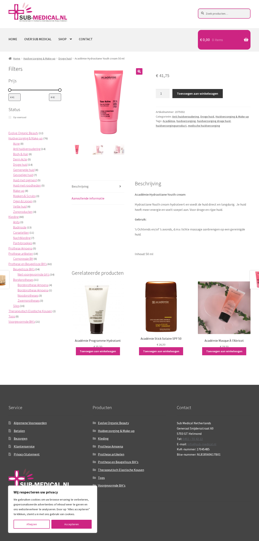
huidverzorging (186, 121)
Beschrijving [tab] (80, 186)
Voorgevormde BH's (111, 485)
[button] (139, 71)
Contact (86, 39)
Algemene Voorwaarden (30, 423)
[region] (52, 509)
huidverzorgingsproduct (171, 125)
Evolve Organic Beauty (113, 423)
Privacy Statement (27, 454)
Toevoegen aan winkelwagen (197, 93)
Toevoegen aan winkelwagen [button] (98, 351)
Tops (101, 478)
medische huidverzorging (204, 125)
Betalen (19, 431)
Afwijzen (32, 524)
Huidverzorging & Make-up (39, 58)
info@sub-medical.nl (201, 444)
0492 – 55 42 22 (193, 439)
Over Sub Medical (37, 39)
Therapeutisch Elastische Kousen (121, 470)
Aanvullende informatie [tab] (88, 198)
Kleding (103, 438)
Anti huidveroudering (185, 116)
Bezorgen (20, 438)
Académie (169, 121)
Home (12, 39)
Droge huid (65, 58)
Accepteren (71, 524)
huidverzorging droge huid (213, 121)
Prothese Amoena (110, 446)
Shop (62, 39)
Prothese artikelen (111, 454)
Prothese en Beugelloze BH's (118, 462)
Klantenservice (24, 446)
